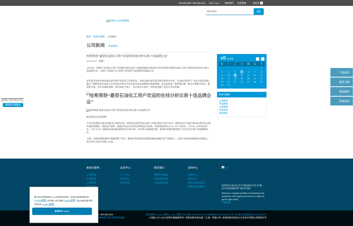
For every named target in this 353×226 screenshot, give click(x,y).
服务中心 (192, 178)
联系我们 (229, 3)
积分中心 (125, 178)
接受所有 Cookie (62, 211)
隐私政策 (150, 214)
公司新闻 (223, 101)
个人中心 (125, 174)
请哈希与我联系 (13, 105)
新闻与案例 (151, 11)
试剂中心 (119, 11)
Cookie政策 (40, 200)
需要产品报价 (161, 174)
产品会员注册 (161, 182)
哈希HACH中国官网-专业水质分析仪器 (105, 217)
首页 (91, 11)
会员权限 (125, 182)
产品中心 (104, 11)
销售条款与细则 (196, 186)
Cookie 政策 (162, 214)
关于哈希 (182, 11)
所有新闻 (112, 46)
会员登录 (241, 3)
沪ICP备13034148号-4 (192, 214)
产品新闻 (223, 104)
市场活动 (223, 110)
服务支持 (167, 11)
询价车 (257, 3)
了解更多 (226, 202)
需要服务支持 (161, 178)
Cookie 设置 (175, 214)
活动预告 (223, 113)
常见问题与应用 (196, 182)
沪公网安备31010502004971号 (219, 214)
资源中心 (192, 174)
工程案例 (223, 107)
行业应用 (134, 11)
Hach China (214, 3)
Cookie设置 (69, 200)
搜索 (259, 11)
